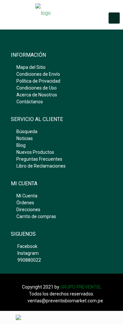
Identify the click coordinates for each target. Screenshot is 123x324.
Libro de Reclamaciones (41, 166)
